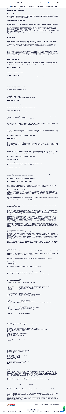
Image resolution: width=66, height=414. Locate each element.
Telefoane (36, 404)
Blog (25, 411)
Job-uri (33, 411)
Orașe (8, 411)
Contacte (37, 411)
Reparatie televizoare (49, 6)
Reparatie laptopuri (40, 6)
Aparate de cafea (56, 404)
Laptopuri (41, 404)
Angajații (29, 411)
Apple (33, 404)
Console (50, 404)
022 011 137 (50, 2)
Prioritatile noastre (13, 411)
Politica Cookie (46, 411)
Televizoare (46, 404)
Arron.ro (61, 411)
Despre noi (4, 411)
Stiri (23, 411)
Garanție (41, 411)
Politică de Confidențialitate (54, 411)
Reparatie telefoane (31, 6)
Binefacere (19, 411)
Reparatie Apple (22, 6)
